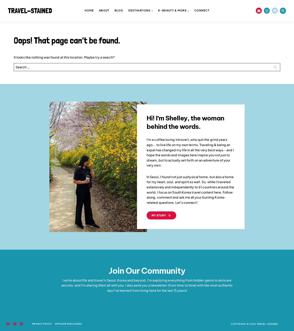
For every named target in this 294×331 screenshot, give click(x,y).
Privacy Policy (42, 324)
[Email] (259, 11)
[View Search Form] (283, 11)
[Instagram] (267, 11)
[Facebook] (275, 11)
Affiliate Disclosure (68, 324)
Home (89, 10)
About (104, 10)
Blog (119, 10)
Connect (201, 10)
